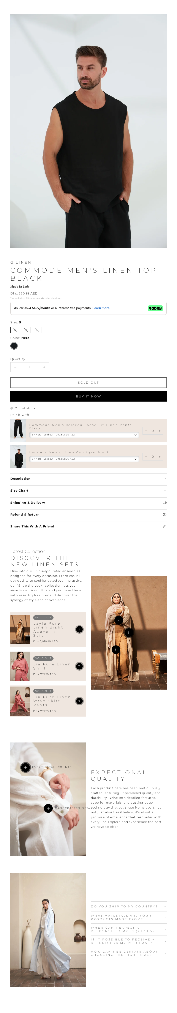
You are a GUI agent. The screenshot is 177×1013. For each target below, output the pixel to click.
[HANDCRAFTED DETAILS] (48, 808)
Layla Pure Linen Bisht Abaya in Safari (48, 629)
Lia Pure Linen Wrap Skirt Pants (52, 701)
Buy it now (88, 396)
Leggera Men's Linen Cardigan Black (69, 452)
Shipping (31, 298)
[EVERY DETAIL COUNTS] (25, 767)
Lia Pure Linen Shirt (52, 666)
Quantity (17, 359)
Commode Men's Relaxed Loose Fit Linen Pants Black (80, 426)
